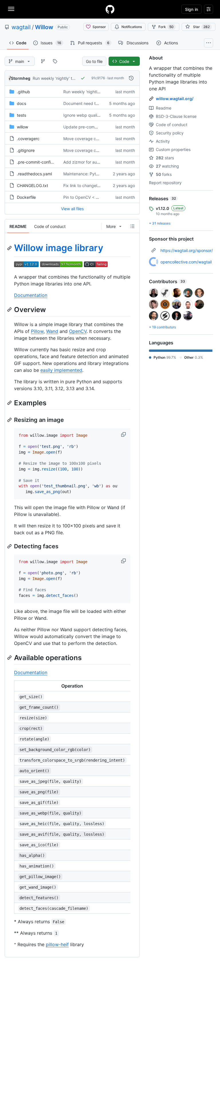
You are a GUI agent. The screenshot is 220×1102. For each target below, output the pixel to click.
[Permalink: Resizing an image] (10, 420)
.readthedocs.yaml (34, 173)
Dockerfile (26, 197)
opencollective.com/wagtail (186, 261)
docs (21, 103)
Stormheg (20, 78)
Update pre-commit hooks (88, 126)
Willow (44, 27)
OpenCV (78, 331)
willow (22, 126)
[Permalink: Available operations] (10, 658)
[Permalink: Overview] (10, 309)
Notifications (131, 27)
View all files (72, 208)
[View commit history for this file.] (131, 78)
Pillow (37, 331)
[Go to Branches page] (43, 61)
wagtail (21, 27)
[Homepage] (110, 9)
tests (21, 115)
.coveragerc (28, 138)
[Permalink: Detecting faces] (10, 546)
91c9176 (98, 78)
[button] (124, 434)
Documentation (30, 295)
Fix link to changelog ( (84, 185)
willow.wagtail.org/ (174, 98)
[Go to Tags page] (55, 61)
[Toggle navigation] (11, 9)
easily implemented (61, 370)
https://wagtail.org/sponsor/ (186, 250)
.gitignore (26, 150)
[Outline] (132, 226)
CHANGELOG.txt (32, 185)
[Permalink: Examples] (10, 403)
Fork (166, 27)
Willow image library (58, 247)
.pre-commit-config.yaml (40, 162)
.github (23, 91)
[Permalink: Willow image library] (10, 248)
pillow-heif (57, 944)
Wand (52, 331)
